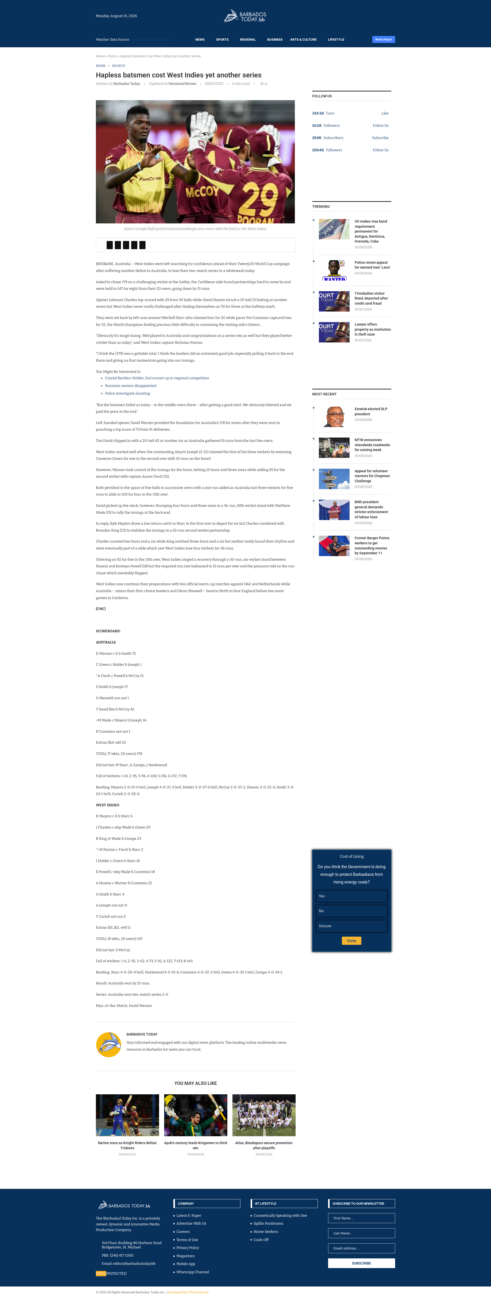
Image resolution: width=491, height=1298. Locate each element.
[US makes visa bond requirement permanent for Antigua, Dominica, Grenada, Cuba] (334, 229)
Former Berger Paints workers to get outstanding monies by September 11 (372, 545)
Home (100, 56)
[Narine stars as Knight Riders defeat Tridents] (127, 1115)
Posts (112, 56)
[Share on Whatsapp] (134, 245)
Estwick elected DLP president (371, 411)
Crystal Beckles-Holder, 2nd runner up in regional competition (157, 378)
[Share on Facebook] (110, 245)
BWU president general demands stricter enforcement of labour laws (371, 509)
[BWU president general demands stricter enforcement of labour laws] (334, 510)
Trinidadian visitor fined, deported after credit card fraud (371, 298)
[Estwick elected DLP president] (334, 417)
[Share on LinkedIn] (126, 245)
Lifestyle (336, 39)
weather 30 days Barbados (150, 39)
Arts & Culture (303, 39)
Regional (248, 39)
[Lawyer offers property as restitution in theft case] (334, 332)
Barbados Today (127, 84)
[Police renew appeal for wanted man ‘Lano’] (334, 270)
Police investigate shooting (127, 393)
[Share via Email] (142, 245)
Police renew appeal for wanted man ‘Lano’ (372, 265)
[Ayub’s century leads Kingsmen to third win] (195, 1115)
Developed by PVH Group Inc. (189, 1292)
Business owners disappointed (130, 386)
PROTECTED (116, 1273)
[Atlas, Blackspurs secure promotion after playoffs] (264, 1115)
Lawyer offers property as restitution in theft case (373, 329)
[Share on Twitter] (118, 245)
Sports (222, 39)
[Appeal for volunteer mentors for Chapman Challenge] (334, 479)
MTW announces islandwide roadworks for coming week (372, 445)
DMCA (101, 1273)
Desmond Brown (182, 84)
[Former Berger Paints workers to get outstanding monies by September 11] (334, 546)
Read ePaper (383, 39)
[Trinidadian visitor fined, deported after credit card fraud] (334, 301)
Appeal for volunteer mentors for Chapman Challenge (372, 476)
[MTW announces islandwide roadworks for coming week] (334, 448)
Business (275, 39)
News (200, 39)
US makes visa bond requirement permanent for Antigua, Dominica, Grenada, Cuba (371, 231)
